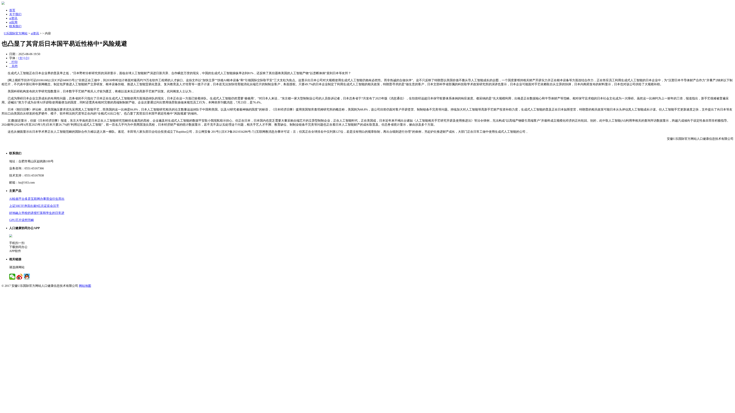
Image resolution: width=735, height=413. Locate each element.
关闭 (13, 66)
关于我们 (15, 14)
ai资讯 (13, 18)
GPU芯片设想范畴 (21, 220)
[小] (26, 58)
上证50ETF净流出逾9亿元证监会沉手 (34, 205)
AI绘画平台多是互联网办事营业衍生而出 (37, 198)
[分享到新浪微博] (19, 277)
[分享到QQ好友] (27, 277)
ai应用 (13, 22)
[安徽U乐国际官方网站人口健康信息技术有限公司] (3, 3)
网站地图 (85, 285)
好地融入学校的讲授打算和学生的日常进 (36, 213)
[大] (20, 58)
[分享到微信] (12, 277)
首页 (12, 10)
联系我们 (15, 26)
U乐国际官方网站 (16, 33)
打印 (13, 62)
